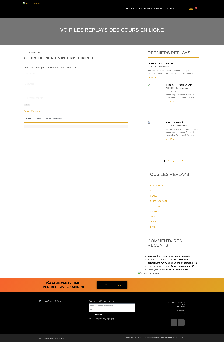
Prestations (131, 8)
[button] (183, 9)
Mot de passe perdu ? (96, 319)
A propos (181, 306)
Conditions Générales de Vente (171, 337)
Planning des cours (176, 302)
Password (29, 83)
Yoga (152, 217)
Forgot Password (32, 111)
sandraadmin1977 (157, 256)
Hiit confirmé (174, 122)
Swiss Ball (155, 211)
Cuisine (153, 227)
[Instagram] (181, 322)
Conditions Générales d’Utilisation (140, 337)
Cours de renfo (181, 256)
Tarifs (182, 304)
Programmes (145, 8)
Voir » (152, 77)
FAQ (183, 314)
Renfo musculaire (158, 201)
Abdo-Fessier (156, 186)
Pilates (153, 196)
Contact (181, 310)
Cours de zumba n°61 (179, 85)
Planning (158, 8)
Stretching (155, 206)
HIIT (151, 191)
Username (29, 73)
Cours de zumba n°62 (161, 63)
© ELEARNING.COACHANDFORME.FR (53, 339)
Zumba (153, 222)
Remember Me (34, 97)
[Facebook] (174, 322)
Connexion (169, 8)
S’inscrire (109, 318)
